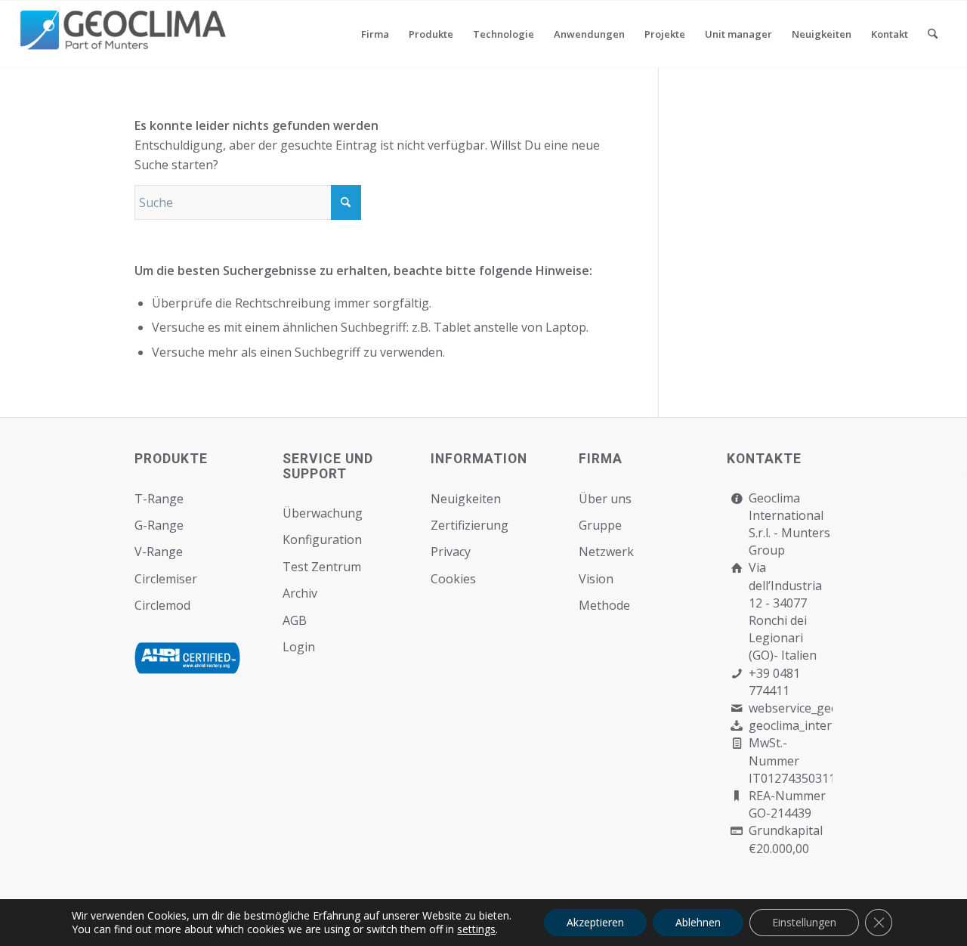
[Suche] (932, 34)
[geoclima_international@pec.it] (737, 725)
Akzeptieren (595, 922)
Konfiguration (322, 539)
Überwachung (323, 513)
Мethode (604, 605)
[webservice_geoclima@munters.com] (737, 708)
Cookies (453, 578)
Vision (596, 578)
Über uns (605, 498)
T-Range (159, 498)
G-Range (159, 525)
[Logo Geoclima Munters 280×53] (125, 43)
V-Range (158, 551)
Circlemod (162, 605)
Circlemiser (165, 578)
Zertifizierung (469, 525)
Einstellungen (804, 922)
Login (299, 646)
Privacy (451, 551)
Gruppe (600, 525)
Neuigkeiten (466, 498)
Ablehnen (698, 922)
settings (476, 929)
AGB (295, 620)
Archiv (300, 593)
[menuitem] (375, 34)
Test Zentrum (322, 566)
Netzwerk (606, 551)
